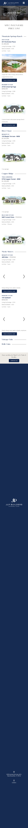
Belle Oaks (6, 344)
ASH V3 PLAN (5, 39)
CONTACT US (14, 360)
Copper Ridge (7, 174)
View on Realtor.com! (9, 80)
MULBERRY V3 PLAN (7, 84)
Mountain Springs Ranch (12, 36)
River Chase (7, 131)
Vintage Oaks (7, 339)
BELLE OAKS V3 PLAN (8, 215)
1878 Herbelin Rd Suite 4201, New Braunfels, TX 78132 (14, 775)
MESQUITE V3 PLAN (7, 255)
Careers (14, 782)
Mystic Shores (7, 252)
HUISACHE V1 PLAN (7, 295)
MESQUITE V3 (5, 134)
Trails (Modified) (7, 177)
